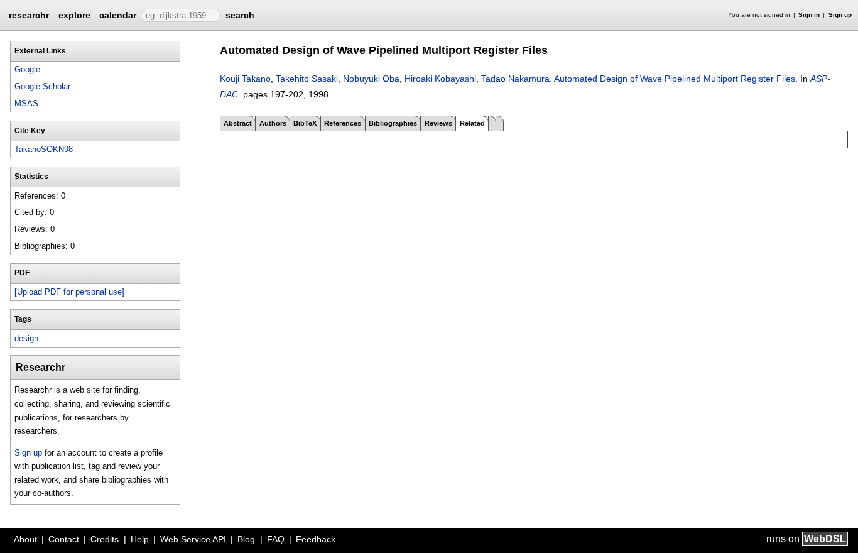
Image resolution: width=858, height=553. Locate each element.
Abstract (238, 123)
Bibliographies (393, 123)
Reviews (438, 123)
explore (74, 15)
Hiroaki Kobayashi (440, 79)
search (239, 15)
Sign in (809, 14)
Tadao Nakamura (515, 79)
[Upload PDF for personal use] (69, 292)
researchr (29, 14)
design (26, 338)
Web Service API (193, 539)
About (25, 539)
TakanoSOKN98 (43, 149)
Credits (104, 539)
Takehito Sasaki (307, 79)
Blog (246, 539)
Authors (272, 123)
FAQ (276, 539)
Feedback (315, 539)
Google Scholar (42, 86)
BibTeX (305, 123)
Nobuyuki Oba (371, 79)
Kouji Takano (245, 79)
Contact (63, 539)
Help (140, 539)
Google (27, 69)
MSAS (26, 103)
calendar (117, 15)
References (342, 123)
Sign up (840, 14)
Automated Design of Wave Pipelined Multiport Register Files (674, 79)
